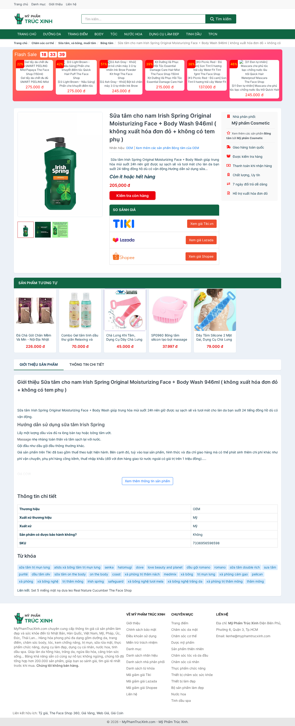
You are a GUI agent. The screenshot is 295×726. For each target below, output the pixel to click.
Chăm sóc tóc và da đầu (189, 655)
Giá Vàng (88, 713)
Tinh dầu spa (181, 700)
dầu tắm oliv (41, 574)
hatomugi (125, 567)
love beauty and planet (165, 567)
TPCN (212, 34)
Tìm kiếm (222, 19)
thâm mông (255, 581)
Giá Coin (117, 713)
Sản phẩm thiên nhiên (187, 649)
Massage (24, 439)
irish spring (96, 581)
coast (116, 574)
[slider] (26, 230)
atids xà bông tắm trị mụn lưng (77, 567)
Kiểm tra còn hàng (132, 195)
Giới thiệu (56, 4)
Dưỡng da (52, 34)
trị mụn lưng (206, 574)
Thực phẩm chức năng (188, 668)
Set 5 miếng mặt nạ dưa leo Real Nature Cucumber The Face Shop (81, 590)
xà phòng (26, 581)
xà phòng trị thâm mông (224, 581)
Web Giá (103, 713)
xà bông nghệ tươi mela (145, 581)
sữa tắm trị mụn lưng (34, 567)
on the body (99, 574)
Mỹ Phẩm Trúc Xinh (173, 722)
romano (220, 567)
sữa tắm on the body (70, 574)
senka (109, 567)
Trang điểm (78, 34)
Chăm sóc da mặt (184, 629)
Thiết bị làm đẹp (183, 681)
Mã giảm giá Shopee (141, 688)
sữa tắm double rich (245, 567)
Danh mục (38, 4)
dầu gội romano (198, 567)
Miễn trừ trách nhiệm (141, 642)
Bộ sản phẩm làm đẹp (187, 688)
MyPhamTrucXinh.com (138, 722)
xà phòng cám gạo (233, 574)
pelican (257, 574)
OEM (129, 148)
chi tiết (86, 364)
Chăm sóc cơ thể (43, 43)
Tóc (113, 34)
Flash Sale (26, 54)
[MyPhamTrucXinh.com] (33, 19)
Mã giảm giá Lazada (141, 681)
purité (23, 574)
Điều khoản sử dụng (141, 636)
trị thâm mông (72, 581)
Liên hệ (71, 4)
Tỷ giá (43, 713)
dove (140, 567)
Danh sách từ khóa (140, 668)
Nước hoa (133, 34)
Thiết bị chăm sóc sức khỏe (192, 675)
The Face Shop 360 (65, 713)
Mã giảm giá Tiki (138, 675)
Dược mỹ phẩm (182, 642)
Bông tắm (106, 43)
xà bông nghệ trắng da (185, 581)
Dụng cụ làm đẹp (164, 34)
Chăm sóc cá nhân (185, 662)
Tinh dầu (193, 34)
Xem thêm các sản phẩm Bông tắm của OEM (167, 148)
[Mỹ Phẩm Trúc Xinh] (37, 618)
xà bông (187, 574)
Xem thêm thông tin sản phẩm (147, 481)
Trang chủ (21, 4)
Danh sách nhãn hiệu (142, 655)
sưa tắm (270, 567)
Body (98, 34)
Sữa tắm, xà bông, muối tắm (77, 43)
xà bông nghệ (47, 581)
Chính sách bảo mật (141, 629)
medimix (170, 574)
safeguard (116, 581)
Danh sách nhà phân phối (145, 662)
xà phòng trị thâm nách (142, 574)
